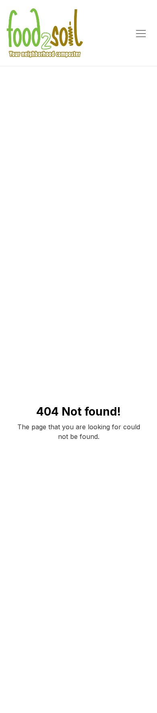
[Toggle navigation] (141, 33)
